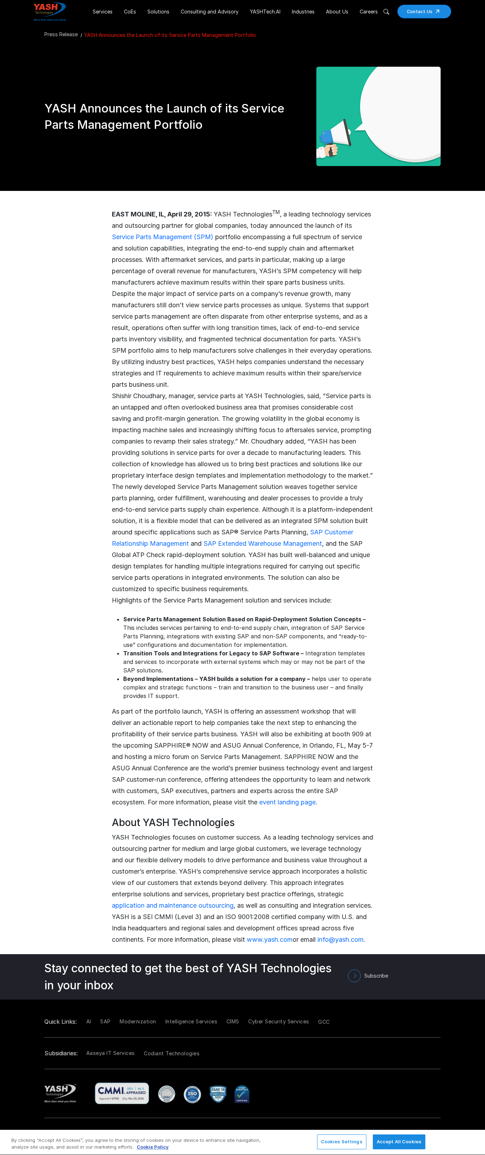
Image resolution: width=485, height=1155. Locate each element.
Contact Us (420, 11)
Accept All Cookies (399, 1141)
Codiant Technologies (172, 1053)
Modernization (138, 1021)
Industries (303, 12)
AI (88, 1021)
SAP (105, 1021)
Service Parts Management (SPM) (162, 237)
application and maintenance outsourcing (173, 905)
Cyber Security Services (278, 1021)
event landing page (287, 802)
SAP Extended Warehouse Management (262, 543)
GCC (324, 1022)
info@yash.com (340, 939)
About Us (337, 12)
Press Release (61, 34)
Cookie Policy (153, 1147)
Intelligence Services (191, 1021)
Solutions (158, 12)
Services (103, 12)
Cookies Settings (342, 1141)
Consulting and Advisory (210, 12)
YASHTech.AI (265, 12)
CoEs (130, 12)
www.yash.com (270, 939)
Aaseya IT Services (110, 1053)
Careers (369, 12)
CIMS (233, 1021)
